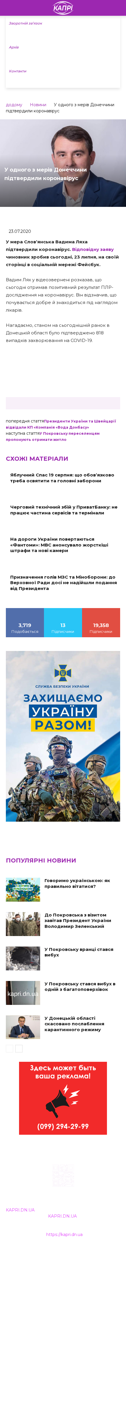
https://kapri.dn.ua (64, 1234)
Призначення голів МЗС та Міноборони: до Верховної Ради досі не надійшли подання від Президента (63, 582)
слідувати (63, 610)
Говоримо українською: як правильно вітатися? (77, 883)
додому (14, 104)
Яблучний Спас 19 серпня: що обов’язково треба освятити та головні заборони (62, 477)
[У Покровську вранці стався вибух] (23, 958)
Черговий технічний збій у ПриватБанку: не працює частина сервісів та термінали (64, 510)
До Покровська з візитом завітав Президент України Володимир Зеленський (78, 920)
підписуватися (101, 610)
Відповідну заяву (93, 249)
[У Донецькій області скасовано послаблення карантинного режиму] (23, 1027)
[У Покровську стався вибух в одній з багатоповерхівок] (23, 993)
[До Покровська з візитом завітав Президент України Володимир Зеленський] (23, 924)
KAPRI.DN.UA (20, 1210)
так (24, 610)
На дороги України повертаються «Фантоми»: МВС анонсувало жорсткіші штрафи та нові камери (59, 544)
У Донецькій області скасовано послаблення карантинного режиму (74, 1023)
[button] (118, 8)
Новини (38, 104)
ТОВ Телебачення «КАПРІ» (35, 1279)
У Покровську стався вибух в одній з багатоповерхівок (80, 986)
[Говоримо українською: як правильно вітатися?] (23, 890)
